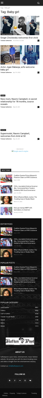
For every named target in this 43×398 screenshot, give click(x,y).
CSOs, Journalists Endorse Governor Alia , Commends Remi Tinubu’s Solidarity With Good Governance (26, 188)
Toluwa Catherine (6, 40)
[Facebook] (15, 380)
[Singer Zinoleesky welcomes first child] (20, 25)
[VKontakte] (30, 380)
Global (3, 95)
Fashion (3, 130)
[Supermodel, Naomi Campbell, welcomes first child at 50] (20, 121)
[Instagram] (25, 380)
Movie (2, 63)
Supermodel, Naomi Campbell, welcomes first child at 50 (15, 134)
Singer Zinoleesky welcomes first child (19, 37)
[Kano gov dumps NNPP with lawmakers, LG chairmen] (6, 211)
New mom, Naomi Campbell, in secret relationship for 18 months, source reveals (19, 101)
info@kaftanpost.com (16, 366)
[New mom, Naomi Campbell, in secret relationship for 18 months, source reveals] (20, 86)
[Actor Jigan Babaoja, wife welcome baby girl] (20, 54)
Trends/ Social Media (6, 34)
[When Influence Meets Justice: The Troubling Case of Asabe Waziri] (6, 200)
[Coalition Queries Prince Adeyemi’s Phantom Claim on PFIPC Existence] (6, 179)
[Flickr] (20, 380)
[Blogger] (10, 380)
